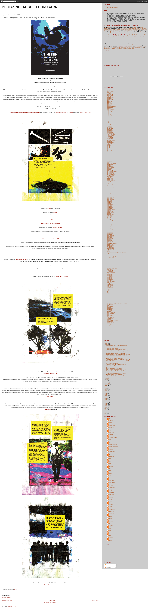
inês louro (109, 190)
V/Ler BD (55, 212)
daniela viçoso (110, 147)
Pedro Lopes (111, 480)
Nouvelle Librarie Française (126, 29)
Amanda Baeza (112, 425)
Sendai (108, 302)
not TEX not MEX (110, 257)
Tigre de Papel (109, 30)
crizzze (108, 144)
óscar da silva (110, 269)
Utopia (132, 31)
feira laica (109, 165)
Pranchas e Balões (53, 251)
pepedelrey (109, 280)
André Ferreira (112, 429)
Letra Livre (136, 28)
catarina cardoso (110, 135)
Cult (121, 28)
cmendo (110, 516)
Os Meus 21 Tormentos (112, 267)
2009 (106, 405)
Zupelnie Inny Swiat (57, 227)
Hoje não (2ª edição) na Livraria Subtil (114, 374)
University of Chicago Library (128, 48)
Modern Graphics (135, 35)
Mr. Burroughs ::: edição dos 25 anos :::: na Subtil (116, 373)
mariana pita (109, 231)
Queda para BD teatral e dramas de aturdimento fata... (117, 367)
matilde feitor (109, 239)
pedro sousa (109, 278)
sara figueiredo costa (111, 301)
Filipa (110, 439)
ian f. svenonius (110, 184)
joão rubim (109, 210)
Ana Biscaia (111, 427)
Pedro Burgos (110, 276)
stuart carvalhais (110, 313)
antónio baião (110, 123)
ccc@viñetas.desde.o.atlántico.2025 (113, 372)
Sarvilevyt (127, 34)
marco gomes (110, 228)
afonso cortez (110, 94)
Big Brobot (129, 35)
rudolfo (108, 293)
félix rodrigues (110, 166)
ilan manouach (110, 185)
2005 (106, 410)
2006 (106, 409)
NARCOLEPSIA (112, 471)
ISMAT (108, 46)
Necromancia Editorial (111, 256)
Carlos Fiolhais (50, 396)
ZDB (137, 30)
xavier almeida (110, 330)
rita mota (109, 288)
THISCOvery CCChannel (112, 320)
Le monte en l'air (112, 35)
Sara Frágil (111, 490)
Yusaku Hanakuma (111, 334)
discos (108, 153)
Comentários (108, 567)
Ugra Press (118, 34)
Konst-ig (137, 38)
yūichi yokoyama (110, 332)
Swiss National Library (117, 48)
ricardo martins (110, 287)
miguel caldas (110, 244)
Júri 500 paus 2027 (110, 356)
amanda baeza (110, 99)
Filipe (110, 442)
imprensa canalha (111, 187)
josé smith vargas (111, 214)
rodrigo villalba (110, 290)
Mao (108, 226)
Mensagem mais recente (7, 600)
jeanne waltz (109, 196)
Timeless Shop (119, 35)
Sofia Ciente (109, 310)
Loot (110, 463)
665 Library (130, 46)
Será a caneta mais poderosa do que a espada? (117, 303)
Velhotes (111, 32)
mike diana (109, 246)
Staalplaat (110, 36)
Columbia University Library (114, 47)
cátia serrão (109, 136)
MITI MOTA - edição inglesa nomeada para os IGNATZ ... (118, 360)
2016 (106, 397)
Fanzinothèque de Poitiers (125, 47)
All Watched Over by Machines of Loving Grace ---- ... (117, 375)
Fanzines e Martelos (113, 437)
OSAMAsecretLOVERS (112, 268)
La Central (114, 38)
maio (107, 379)
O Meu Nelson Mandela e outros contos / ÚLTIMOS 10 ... (118, 351)
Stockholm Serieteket (108, 48)
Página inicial (52, 600)
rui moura (109, 296)
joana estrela (109, 198)
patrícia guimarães (111, 272)
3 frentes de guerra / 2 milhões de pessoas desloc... (117, 349)
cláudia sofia (109, 141)
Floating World (136, 39)
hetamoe (10, 592)
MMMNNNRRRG (110, 249)
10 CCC (108, 90)
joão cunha (109, 205)
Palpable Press (110, 270)
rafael (110, 538)
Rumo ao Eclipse (26, 268)
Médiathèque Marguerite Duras (138, 47)
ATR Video (111, 420)
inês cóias (109, 189)
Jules (110, 461)
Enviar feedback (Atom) (12, 606)
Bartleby (135, 37)
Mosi (108, 250)
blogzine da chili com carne (31, 7)
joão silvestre (110, 211)
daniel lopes (109, 146)
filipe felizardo (110, 168)
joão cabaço (109, 201)
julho (107, 377)
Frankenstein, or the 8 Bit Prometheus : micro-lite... (116, 364)
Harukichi (109, 181)
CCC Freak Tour (110, 137)
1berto (110, 418)
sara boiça (109, 300)
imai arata (109, 186)
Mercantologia (110, 241)
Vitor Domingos (112, 509)
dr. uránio (109, 158)
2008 (106, 407)
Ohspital (109, 263)
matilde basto (110, 238)
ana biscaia (109, 101)
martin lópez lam (110, 235)
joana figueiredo (110, 199)
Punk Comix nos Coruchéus (112, 348)
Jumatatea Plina (127, 37)
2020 (106, 392)
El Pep (108, 160)
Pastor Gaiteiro (112, 478)
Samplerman (109, 299)
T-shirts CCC (110, 316)
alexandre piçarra (110, 98)
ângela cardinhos (110, 121)
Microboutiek (110, 34)
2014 (106, 399)
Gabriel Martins (47, 409)
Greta (126, 28)
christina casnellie (111, 140)
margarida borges (111, 230)
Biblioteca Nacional (137, 44)
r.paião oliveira (110, 284)
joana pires (109, 200)
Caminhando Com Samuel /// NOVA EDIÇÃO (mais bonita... (118, 359)
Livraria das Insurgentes (109, 29)
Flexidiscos (109, 38)
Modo (129, 36)
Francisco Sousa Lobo (113, 446)
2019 (106, 393)
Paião (110, 477)
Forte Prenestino (124, 36)
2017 (106, 395)
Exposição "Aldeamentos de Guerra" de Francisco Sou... (118, 350)
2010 (106, 404)
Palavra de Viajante (137, 29)
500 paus (109, 92)
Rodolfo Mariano (48, 584)
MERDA (108, 242)
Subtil (108, 27)
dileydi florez (109, 152)
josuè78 (110, 530)
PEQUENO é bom (111, 281)
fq (109, 523)
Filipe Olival (111, 441)
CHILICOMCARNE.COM (112, 7)
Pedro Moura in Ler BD (50, 383)
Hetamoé (111, 449)
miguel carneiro (110, 245)
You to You (142, 31)
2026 (106, 343)
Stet (104, 30)
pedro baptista (110, 274)
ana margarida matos (111, 106)
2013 (106, 400)
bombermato (111, 513)
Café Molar (140, 37)
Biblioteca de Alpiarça (128, 44)
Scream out (111, 492)
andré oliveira (110, 114)
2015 (106, 398)
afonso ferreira (110, 95)
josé (110, 528)
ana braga (109, 102)
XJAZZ (108, 331)
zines (108, 337)
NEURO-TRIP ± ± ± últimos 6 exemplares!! (115, 358)
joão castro (109, 203)
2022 (106, 389)
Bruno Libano (111, 432)
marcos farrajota (110, 229)
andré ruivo (109, 117)
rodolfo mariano (110, 289)
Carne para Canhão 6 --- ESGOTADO (114, 368)
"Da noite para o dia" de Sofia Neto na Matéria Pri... (116, 353)
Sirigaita (142, 29)
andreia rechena (110, 119)
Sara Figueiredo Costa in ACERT (50, 373)
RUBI (108, 292)
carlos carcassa (110, 133)
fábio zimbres (110, 164)
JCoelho (109, 195)
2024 (106, 387)
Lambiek (105, 37)
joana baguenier (110, 197)
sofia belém (109, 309)
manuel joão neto (110, 225)
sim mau (109, 307)
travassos (109, 326)
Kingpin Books (131, 28)
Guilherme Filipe (112, 447)
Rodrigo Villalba (112, 487)
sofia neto (109, 311)
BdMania (71, 112)
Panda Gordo (110, 271)
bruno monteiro (110, 132)
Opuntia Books (110, 266)
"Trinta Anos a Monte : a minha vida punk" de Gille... (116, 346)
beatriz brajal (109, 129)
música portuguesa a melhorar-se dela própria (116, 252)
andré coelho (110, 111)
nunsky (108, 261)
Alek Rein (109, 96)
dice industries (110, 151)
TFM (114, 36)
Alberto (110, 422)
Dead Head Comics (113, 39)
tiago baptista (110, 321)
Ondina (110, 473)
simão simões (110, 308)
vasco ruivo (109, 328)
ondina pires (109, 265)
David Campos (112, 435)
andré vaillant (110, 118)
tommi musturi (110, 325)
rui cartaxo (109, 294)
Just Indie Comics (134, 36)
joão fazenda (109, 206)
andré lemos (109, 113)
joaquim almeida (110, 212)
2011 (106, 403)
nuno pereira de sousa (111, 259)
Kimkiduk (109, 217)
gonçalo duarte (110, 179)
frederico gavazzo (111, 174)
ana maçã (109, 105)
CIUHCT (49, 208)
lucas (110, 532)
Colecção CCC (110, 143)
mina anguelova (110, 248)
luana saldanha (110, 220)
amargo (108, 100)
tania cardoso (110, 318)
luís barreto (109, 222)
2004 (106, 412)
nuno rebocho (110, 260)
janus (108, 194)
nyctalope (111, 537)
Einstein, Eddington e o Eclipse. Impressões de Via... (117, 355)
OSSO (111, 46)
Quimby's (141, 39)
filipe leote (109, 169)
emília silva (109, 161)
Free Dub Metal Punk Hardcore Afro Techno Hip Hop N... (118, 361)
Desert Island (129, 39)
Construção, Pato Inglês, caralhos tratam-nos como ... (117, 345)
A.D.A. (112, 37)
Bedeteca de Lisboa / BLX (135, 43)
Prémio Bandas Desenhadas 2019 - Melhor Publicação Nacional (50, 216)
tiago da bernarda (110, 322)
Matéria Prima (113, 31)
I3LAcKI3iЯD (111, 453)
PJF (110, 475)
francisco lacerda (110, 172)
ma (109, 533)
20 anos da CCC (110, 91)
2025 (106, 385)
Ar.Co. (110, 43)
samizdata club (110, 297)
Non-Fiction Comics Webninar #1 (53, 234)
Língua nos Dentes (84, 112)
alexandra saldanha (111, 97)
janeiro (107, 384)
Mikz (110, 468)
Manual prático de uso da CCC (113, 224)
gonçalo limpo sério (111, 180)
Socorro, (129, 31)
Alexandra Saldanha (113, 423)
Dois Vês (109, 155)
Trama (125, 31)
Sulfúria (108, 314)
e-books (109, 159)
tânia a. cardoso (110, 317)
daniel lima (109, 145)
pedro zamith (110, 279)
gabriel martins (110, 176)
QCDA (108, 283)
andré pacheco (110, 115)
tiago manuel (109, 323)
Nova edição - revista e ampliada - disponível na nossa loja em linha (25, 112)
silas (108, 305)
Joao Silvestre (112, 459)
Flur (123, 28)
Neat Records (117, 29)
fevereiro (108, 383)
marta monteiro (110, 233)
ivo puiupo (109, 193)
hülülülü (108, 183)
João (110, 458)
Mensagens (108, 565)
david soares (110, 149)
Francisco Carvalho (113, 444)
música (108, 251)
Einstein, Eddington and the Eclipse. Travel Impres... (117, 370)
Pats (108, 273)
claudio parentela (110, 142)
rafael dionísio (110, 285)
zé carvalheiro (110, 336)
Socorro (57, 112)
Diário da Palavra (110, 150)
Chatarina (111, 434)
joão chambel (110, 204)
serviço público (110, 304)
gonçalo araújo (110, 178)
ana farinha (109, 104)
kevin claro (109, 216)
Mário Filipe (111, 466)
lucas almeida (110, 221)
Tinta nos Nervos (62, 112)
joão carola (109, 202)
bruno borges (110, 131)
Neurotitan (142, 35)
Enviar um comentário (6, 597)
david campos (110, 148)
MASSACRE (109, 237)
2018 (106, 394)
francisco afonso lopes (112, 171)
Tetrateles (109, 319)
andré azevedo (110, 110)
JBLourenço (111, 454)
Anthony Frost (121, 37)
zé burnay (109, 335)
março (107, 382)
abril (107, 380)
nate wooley (109, 255)
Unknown (111, 495)
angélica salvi (110, 122)
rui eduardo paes (110, 295)
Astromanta (109, 126)
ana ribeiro (109, 108)
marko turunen (110, 232)
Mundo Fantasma (119, 31)
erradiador (111, 521)
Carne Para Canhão (111, 134)
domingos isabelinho (111, 157)
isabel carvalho (110, 192)
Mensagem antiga (95, 600)
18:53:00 (15, 589)
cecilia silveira (110, 138)
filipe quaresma (110, 170)
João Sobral (111, 456)
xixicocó (110, 540)
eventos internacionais (111, 163)
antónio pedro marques (112, 124)
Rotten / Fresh (110, 291)
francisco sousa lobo (111, 173)
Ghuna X (109, 177)
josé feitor (109, 213)
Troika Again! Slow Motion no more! (113, 365)
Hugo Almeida (112, 451)
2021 (106, 390)
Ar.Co (108, 125)
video (108, 329)
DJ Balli (108, 154)
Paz (130, 38)
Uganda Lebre (110, 327)
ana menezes (110, 107)
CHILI (108, 139)
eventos (7, 592)
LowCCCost (33, 86)
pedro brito (109, 275)
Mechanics (109, 240)
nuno (110, 535)
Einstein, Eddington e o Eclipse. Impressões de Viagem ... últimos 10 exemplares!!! (29, 18)
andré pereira (110, 116)
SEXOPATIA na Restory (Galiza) (112, 363)
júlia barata (109, 215)
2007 (106, 408)
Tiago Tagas (111, 494)
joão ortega (109, 208)
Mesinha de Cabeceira (111, 243)
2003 (106, 413)
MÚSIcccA (109, 253)
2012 (106, 402)
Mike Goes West (110, 247)
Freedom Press (121, 39)
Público (52, 219)
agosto (107, 344)
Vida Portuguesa (131, 30)
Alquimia (141, 27)
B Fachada (109, 127)
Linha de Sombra (142, 28)
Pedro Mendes (112, 482)
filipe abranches (110, 167)
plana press (109, 282)
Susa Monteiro (110, 315)
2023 (106, 388)
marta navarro (110, 234)
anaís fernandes (110, 109)
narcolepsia (109, 254)
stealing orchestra (111, 312)
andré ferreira (110, 112)
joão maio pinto (110, 207)
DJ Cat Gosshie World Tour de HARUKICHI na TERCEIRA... (118, 354)
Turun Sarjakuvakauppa (135, 34)
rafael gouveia (110, 286)
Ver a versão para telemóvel (50, 602)
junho (107, 378)
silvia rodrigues (110, 306)
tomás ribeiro (110, 324)
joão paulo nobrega (111, 209)
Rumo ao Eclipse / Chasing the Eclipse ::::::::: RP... (116, 369)
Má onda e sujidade (111, 223)
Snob (90, 112)
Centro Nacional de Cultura (21, 259)
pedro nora (109, 277)
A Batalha (109, 93)
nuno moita (109, 258)
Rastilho (134, 27)
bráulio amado (110, 130)
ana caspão (109, 103)
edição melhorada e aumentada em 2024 (50, 238)
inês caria (109, 188)
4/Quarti (118, 36)
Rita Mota (111, 485)
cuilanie (110, 518)
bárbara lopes (110, 128)
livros (108, 218)
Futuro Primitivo (110, 175)
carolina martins (112, 514)
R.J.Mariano (111, 483)
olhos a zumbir (110, 264)
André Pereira (112, 430)
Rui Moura (111, 489)
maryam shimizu (110, 236)
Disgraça (126, 30)
